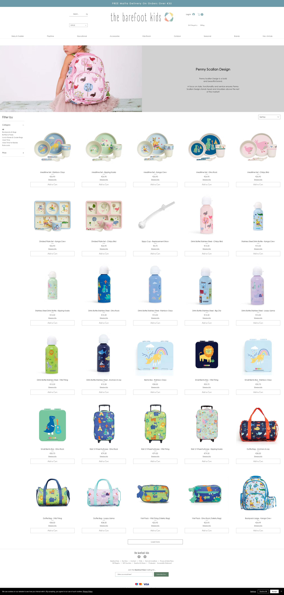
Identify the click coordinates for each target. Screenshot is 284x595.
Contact (133, 561)
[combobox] (269, 117)
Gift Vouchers (127, 563)
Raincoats (6, 145)
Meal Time (6, 140)
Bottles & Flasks (7, 135)
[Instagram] (145, 556)
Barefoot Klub (114, 561)
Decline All (263, 591)
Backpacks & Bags (9, 132)
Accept (274, 591)
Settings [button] (253, 591)
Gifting (202, 25)
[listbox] (78, 25)
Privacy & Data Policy (167, 561)
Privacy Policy (88, 591)
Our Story (125, 561)
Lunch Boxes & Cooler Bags (12, 137)
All (3, 129)
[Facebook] (139, 556)
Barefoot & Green (140, 563)
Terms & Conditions (151, 561)
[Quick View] (52, 147)
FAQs (140, 561)
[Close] (281, 591)
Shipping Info (52, 180)
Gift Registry (116, 563)
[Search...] (87, 14)
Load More (155, 542)
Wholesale (151, 563)
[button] (201, 14)
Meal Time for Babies (10, 143)
